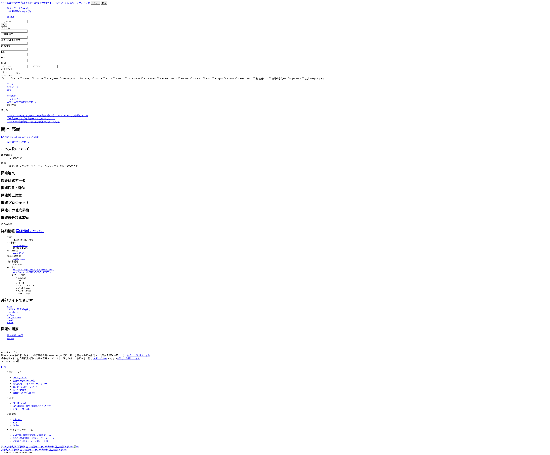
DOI (3, 57)
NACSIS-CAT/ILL (168, 78)
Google (10, 320)
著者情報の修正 (15, 335)
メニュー (95, 3)
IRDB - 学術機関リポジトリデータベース (33, 438)
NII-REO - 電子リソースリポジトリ (30, 441)
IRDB (16, 78)
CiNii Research (19, 403)
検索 (104, 3)
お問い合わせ (100, 358)
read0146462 (18, 253)
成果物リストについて (18, 142)
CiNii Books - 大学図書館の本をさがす (32, 406)
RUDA (99, 78)
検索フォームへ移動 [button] (79, 2)
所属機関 (5, 46)
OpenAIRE (295, 78)
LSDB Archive (245, 78)
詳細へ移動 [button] (63, 2)
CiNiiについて (20, 377)
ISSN (3, 52)
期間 (3, 63)
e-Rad (208, 78)
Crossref (26, 78)
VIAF (9, 306)
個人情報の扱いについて (25, 386)
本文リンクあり (12, 72)
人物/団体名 (7, 34)
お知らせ (17, 419)
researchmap (16, 137)
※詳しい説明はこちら (138, 355)
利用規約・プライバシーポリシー (30, 383)
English (10, 16)
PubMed (230, 78)
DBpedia (185, 78)
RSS (15, 422)
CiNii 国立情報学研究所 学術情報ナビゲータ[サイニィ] (29, 2)
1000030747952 (20, 245)
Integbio (219, 78)
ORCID (10, 315)
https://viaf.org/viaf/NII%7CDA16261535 (32, 272)
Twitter (16, 425)
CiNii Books (150, 78)
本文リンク (7, 69)
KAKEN (197, 78)
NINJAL (119, 78)
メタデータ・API (21, 409)
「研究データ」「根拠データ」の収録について (31, 118)
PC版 (3, 367)
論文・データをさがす (18, 8)
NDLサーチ (52, 78)
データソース (8, 75)
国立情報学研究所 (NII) (24, 392)
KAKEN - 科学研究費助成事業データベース (35, 435)
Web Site (26, 137)
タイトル (5, 28)
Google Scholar (14, 317)
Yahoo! (10, 322)
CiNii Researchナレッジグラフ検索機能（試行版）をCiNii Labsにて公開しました (47, 115)
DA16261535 (19, 259)
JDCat (108, 78)
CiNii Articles (134, 78)
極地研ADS (262, 78)
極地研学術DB (279, 78)
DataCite (38, 78)
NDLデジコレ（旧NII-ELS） (77, 78)
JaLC (7, 78)
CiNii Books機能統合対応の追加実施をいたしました (33, 121)
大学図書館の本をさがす (19, 11)
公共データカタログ (315, 78)
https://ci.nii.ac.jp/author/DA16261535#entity (33, 269)
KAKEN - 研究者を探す (19, 309)
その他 (10, 338)
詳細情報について (30, 231)
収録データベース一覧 (24, 380)
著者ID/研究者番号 (10, 40)
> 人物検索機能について (24, 102)
